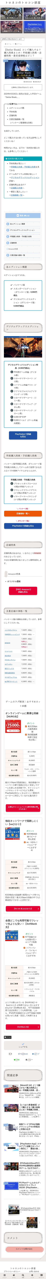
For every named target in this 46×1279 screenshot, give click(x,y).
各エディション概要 (17, 224)
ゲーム (8, 1037)
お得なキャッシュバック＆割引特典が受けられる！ (23, 808)
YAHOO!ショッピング (12, 634)
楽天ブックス (9, 668)
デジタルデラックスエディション (25, 177)
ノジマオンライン (11, 630)
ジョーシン (8, 651)
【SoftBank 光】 (23, 1027)
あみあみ (8, 656)
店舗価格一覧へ (23, 513)
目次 (21, 215)
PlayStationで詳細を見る (23, 435)
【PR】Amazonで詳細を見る (23, 590)
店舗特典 (13, 243)
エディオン (8, 664)
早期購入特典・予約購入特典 (23, 167)
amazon (7, 643)
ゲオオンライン (10, 660)
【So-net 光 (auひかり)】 (23, 909)
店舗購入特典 (16, 188)
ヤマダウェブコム (11, 677)
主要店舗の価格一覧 (17, 255)
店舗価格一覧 (16, 195)
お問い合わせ (34, 1271)
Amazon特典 (13, 249)
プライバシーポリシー (12, 1271)
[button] (29, 1059)
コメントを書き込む (24, 1249)
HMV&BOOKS (10, 673)
